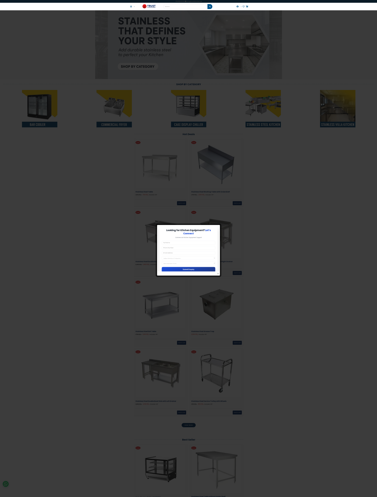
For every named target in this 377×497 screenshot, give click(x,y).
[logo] (149, 4)
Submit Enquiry (188, 269)
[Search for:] (185, 6)
